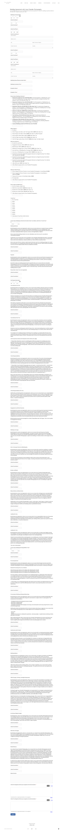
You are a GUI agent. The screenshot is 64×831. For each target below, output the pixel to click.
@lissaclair (32, 825)
